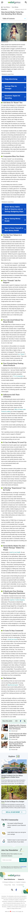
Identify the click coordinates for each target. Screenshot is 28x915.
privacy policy (23, 866)
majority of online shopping (17, 600)
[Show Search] (26, 2)
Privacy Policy (7, 884)
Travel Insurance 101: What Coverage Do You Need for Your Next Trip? (17, 735)
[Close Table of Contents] (25, 18)
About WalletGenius (9, 879)
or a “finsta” (21, 354)
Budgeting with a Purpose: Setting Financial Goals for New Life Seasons (17, 727)
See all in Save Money (13, 812)
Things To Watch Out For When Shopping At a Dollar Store (12, 776)
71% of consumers (18, 376)
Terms (13, 884)
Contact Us (21, 879)
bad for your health (15, 552)
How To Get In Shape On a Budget (12, 801)
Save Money (6, 7)
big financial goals (13, 685)
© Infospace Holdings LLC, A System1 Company (14, 882)
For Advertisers (20, 884)
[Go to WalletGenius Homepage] (14, 2)
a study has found (12, 639)
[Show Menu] (2, 2)
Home (1, 7)
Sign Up (23, 860)
